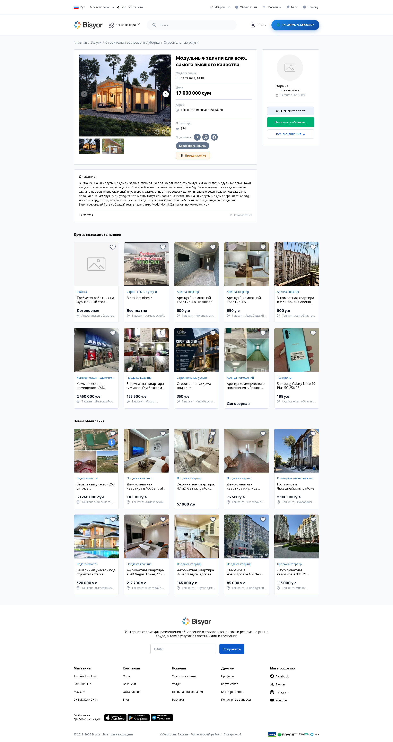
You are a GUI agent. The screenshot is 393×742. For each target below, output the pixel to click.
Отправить (232, 649)
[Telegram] (197, 137)
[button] (166, 94)
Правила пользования (187, 692)
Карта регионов (232, 692)
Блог (126, 699)
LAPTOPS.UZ (82, 684)
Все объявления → (290, 134)
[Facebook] (214, 137)
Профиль (227, 676)
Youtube (281, 700)
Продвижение (195, 155)
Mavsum (79, 692)
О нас (127, 676)
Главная (80, 42)
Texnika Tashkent (85, 676)
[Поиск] (154, 25)
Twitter (280, 684)
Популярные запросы (236, 699)
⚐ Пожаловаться (241, 215)
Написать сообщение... (291, 122)
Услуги (176, 684)
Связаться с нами (184, 676)
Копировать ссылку (192, 146)
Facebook (282, 676)
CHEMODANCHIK (85, 699)
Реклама (178, 699)
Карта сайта (229, 684)
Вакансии (129, 684)
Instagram (282, 692)
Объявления (131, 692)
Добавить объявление (297, 25)
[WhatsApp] (205, 137)
